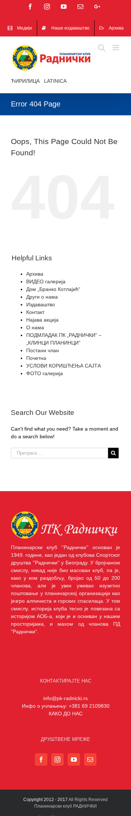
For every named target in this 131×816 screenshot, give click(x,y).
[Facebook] (41, 759)
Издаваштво (40, 304)
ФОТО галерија (44, 373)
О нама (35, 327)
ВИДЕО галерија (46, 281)
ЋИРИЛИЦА (25, 81)
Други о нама (42, 297)
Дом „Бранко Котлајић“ (53, 289)
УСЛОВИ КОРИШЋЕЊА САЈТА (63, 366)
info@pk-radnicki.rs (65, 698)
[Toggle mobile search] (101, 47)
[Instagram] (57, 759)
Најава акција (42, 320)
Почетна (36, 358)
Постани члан (42, 350)
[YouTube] (74, 759)
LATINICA (55, 81)
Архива (34, 274)
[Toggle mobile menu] (116, 47)
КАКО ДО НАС (66, 713)
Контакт (35, 312)
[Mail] (90, 759)
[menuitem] (20, 28)
